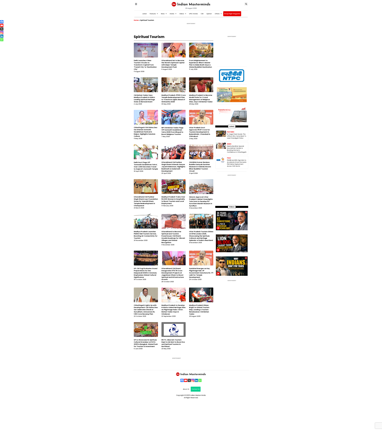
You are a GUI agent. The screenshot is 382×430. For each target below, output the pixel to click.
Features (153, 14)
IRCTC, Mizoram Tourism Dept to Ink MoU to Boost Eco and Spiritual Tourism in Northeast (173, 343)
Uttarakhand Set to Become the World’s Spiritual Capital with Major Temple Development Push (172, 63)
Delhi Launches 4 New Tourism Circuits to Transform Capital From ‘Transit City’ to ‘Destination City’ (145, 64)
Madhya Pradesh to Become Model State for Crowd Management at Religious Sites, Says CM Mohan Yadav (201, 98)
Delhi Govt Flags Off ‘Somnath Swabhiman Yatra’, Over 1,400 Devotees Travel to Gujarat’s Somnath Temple (146, 165)
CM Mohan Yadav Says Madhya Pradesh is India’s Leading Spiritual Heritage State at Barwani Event (144, 98)
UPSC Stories (193, 14)
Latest (144, 14)
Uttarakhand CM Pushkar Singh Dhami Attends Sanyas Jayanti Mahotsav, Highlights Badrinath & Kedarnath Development (173, 166)
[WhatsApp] (200, 380)
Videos (181, 14)
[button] (136, 4)
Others (217, 14)
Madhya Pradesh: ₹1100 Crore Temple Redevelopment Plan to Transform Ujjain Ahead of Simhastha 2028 (173, 98)
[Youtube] (185, 380)
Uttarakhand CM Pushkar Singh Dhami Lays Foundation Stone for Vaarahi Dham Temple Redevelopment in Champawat (146, 201)
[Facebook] (182, 380)
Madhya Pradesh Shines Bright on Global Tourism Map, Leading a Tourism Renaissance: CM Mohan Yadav (199, 309)
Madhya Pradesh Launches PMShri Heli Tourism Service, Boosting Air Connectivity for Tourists (145, 234)
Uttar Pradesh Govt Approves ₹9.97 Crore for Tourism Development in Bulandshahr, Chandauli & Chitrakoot (199, 132)
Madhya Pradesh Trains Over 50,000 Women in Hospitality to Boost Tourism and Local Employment (173, 200)
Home (136, 20)
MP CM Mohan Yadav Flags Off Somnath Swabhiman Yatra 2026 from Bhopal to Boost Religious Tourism (172, 131)
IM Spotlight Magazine (232, 14)
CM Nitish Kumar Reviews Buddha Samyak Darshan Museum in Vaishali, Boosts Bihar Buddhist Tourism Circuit (200, 166)
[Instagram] (192, 380)
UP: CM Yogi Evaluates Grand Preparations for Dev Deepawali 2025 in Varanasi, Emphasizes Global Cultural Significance (145, 272)
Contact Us (196, 389)
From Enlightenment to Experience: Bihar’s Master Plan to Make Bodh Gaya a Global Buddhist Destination (200, 63)
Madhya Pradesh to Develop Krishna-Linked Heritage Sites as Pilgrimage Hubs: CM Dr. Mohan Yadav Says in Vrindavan (173, 309)
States (172, 14)
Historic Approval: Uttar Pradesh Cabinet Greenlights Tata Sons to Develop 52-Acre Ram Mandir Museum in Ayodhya (201, 201)
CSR (202, 14)
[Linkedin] (196, 380)
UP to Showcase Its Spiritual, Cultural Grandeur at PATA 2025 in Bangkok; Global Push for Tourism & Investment (146, 343)
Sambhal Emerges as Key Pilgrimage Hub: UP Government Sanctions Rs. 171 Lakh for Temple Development (201, 272)
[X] (189, 380)
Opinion (209, 14)
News (163, 14)
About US (186, 389)
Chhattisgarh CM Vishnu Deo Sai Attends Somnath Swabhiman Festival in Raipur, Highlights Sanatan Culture (145, 131)
